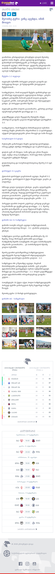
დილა (13, 404)
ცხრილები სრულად (27, 422)
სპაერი (14, 412)
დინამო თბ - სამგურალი (13, 299)
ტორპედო (15, 400)
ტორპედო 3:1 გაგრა (11, 171)
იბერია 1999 (16, 391)
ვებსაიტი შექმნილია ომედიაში (27, 570)
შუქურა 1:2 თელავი (11, 76)
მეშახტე (14, 417)
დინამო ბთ (15, 383)
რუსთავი (14, 379)
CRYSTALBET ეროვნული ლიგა (14, 369)
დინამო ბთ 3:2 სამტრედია (14, 220)
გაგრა (13, 408)
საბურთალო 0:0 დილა (12, 139)
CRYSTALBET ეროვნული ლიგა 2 (39, 369)
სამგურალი (15, 395)
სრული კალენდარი (27, 529)
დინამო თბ (15, 387)
